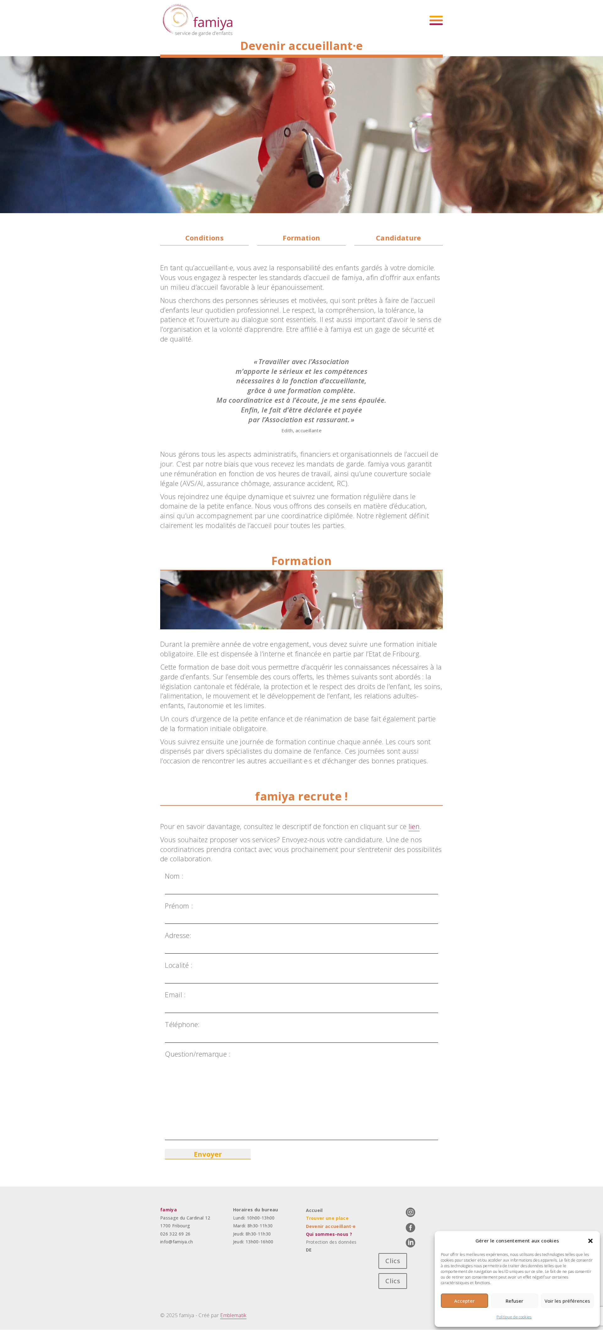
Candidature (398, 237)
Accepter (464, 1301)
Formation (301, 237)
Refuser (514, 1301)
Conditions (204, 237)
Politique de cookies (514, 1317)
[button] (590, 1241)
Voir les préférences (567, 1301)
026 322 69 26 (175, 1234)
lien (414, 826)
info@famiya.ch (176, 1242)
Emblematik (233, 1315)
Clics (392, 1261)
